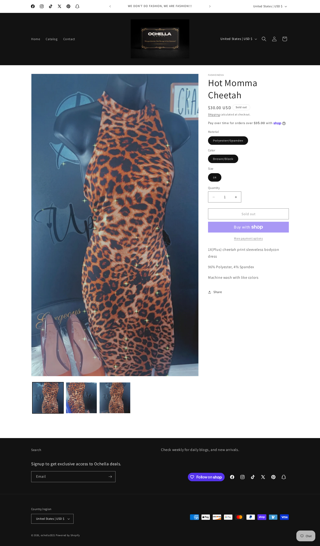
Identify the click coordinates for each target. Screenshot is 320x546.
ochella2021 (48, 535)
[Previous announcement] (110, 6)
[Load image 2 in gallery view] (81, 397)
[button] (264, 39)
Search (36, 450)
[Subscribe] (110, 476)
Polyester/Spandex (230, 141)
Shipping (214, 114)
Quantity (214, 188)
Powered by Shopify (68, 535)
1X (217, 178)
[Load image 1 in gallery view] (47, 397)
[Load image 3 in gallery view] (114, 397)
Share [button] (217, 292)
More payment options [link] (248, 238)
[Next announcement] (210, 6)
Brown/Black (225, 160)
